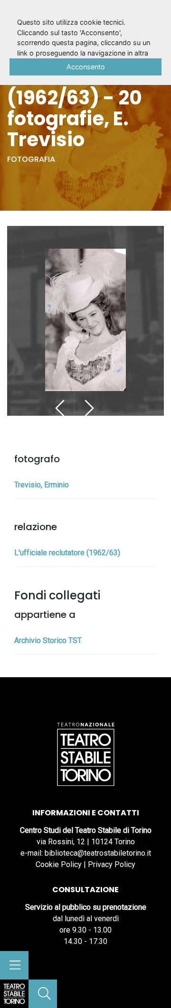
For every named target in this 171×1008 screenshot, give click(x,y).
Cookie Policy (59, 864)
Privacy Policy (111, 864)
